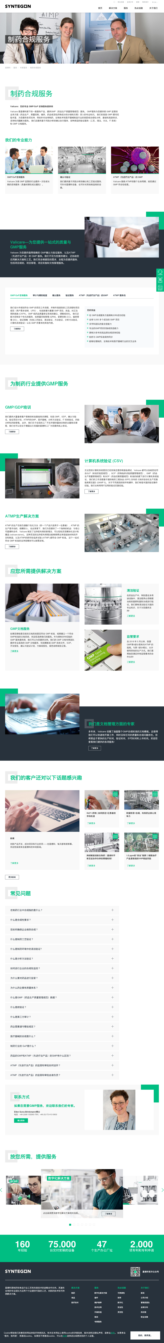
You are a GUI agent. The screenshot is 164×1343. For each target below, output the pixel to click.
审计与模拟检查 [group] (40, 295)
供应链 (143, 1312)
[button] (70, 1225)
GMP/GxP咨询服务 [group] (19, 295)
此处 (113, 1333)
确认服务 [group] (56, 295)
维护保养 (98, 1303)
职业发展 (121, 2)
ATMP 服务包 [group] (119, 295)
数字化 (120, 1303)
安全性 (120, 1307)
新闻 (137, 2)
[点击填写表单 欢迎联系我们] (160, 288)
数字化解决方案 (100, 1293)
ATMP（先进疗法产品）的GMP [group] (93, 295)
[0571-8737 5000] (160, 272)
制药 (73, 1293)
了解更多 (17, 329)
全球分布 (130, 2)
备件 (96, 1298)
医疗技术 (75, 1303)
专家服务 (98, 1322)
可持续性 (121, 1293)
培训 (96, 1317)
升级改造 (98, 1312)
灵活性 (120, 1312)
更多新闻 (12, 877)
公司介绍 (144, 1298)
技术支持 (98, 1307)
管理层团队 (145, 1303)
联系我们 (145, 2)
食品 (73, 1298)
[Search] (114, 1)
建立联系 (21, 1120)
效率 (119, 1298)
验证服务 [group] (70, 295)
